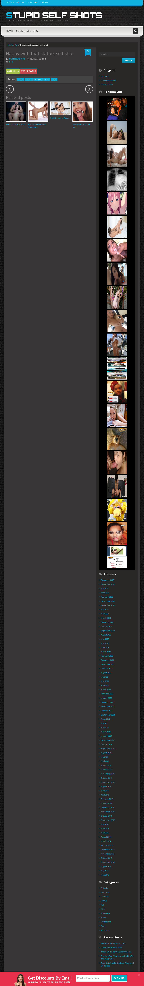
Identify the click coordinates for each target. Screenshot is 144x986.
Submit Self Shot (28, 30)
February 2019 (107, 799)
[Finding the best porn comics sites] (117, 203)
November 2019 (107, 773)
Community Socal (108, 80)
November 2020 (107, 740)
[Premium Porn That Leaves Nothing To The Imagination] (117, 226)
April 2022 (105, 685)
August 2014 (106, 837)
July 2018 (104, 824)
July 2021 (104, 723)
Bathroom (105, 892)
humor (28, 79)
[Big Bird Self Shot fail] (117, 509)
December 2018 (107, 807)
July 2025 (104, 588)
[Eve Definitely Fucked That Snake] (38, 111)
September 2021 (108, 715)
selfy (54, 79)
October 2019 (106, 778)
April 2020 (105, 761)
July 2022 (104, 677)
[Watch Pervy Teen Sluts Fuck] (117, 156)
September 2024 (108, 605)
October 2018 (106, 816)
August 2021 (106, 719)
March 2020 (106, 765)
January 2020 (106, 769)
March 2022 (106, 689)
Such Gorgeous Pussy (59, 118)
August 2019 (106, 786)
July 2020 (104, 757)
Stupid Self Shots (54, 15)
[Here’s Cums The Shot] (16, 111)
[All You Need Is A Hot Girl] (117, 297)
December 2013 (107, 849)
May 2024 (105, 613)
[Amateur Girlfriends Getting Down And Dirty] (117, 250)
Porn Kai (44, 2)
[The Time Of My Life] (117, 462)
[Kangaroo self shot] (117, 439)
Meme (36, 2)
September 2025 (108, 584)
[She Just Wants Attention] (117, 321)
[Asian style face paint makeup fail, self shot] (117, 533)
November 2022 (107, 664)
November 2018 (107, 811)
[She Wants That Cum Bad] (82, 111)
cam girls (104, 76)
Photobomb (106, 921)
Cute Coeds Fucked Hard (111, 947)
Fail (17, 2)
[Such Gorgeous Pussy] (60, 108)
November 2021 (107, 706)
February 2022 (107, 693)
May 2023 (105, 643)
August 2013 (106, 866)
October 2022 (106, 668)
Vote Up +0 (13, 71)
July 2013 (104, 870)
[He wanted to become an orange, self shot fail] (117, 108)
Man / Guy (105, 913)
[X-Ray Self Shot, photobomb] (117, 179)
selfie (47, 79)
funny (20, 79)
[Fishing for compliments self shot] (117, 556)
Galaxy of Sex (107, 84)
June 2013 (105, 875)
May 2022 (105, 681)
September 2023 (108, 630)
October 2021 (106, 710)
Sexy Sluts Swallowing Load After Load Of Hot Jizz (117, 964)
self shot (38, 79)
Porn (17, 45)
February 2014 (107, 845)
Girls (23, 2)
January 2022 (106, 698)
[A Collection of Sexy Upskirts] (117, 344)
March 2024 (106, 618)
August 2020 (106, 752)
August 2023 (106, 635)
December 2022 (107, 660)
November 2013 (107, 854)
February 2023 (107, 656)
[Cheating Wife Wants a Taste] (117, 415)
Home (9, 30)
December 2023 (107, 622)
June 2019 (105, 790)
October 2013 (106, 858)
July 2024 (104, 609)
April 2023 (105, 647)
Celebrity (10, 2)
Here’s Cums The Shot (15, 124)
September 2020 (108, 748)
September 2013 (108, 862)
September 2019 (108, 782)
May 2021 (105, 727)
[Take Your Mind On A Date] (117, 273)
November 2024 (107, 601)
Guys (30, 2)
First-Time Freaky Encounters (113, 943)
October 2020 (106, 744)
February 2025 (107, 597)
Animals (104, 888)
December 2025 (107, 580)
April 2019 (105, 795)
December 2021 (107, 702)
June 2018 (105, 828)
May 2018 (105, 832)
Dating (103, 900)
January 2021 (106, 736)
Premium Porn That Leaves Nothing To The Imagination (117, 957)
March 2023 (106, 651)
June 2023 (105, 639)
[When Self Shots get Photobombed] (117, 368)
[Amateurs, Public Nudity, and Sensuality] (117, 132)
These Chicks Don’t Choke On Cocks (116, 951)
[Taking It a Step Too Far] (117, 486)
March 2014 (106, 841)
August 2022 (106, 672)
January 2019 (106, 803)
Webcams (105, 930)
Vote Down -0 (28, 71)
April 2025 (105, 592)
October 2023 (106, 626)
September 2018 (108, 820)
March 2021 (106, 731)
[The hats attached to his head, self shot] (117, 391)
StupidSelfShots (17, 59)
